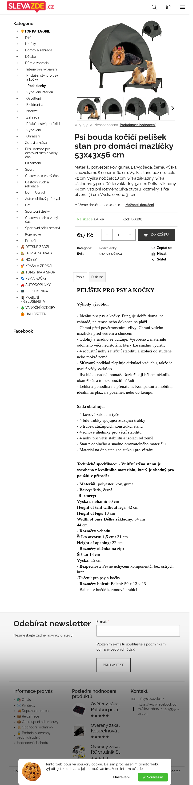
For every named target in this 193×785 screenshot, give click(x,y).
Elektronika (34, 105)
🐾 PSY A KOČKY (33, 278)
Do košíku (160, 234)
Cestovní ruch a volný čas (41, 220)
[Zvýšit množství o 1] (129, 234)
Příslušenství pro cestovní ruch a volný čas (41, 153)
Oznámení (33, 163)
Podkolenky (37, 86)
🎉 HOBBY (28, 259)
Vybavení (33, 130)
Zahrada (32, 117)
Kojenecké (33, 234)
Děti (28, 205)
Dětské (30, 56)
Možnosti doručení (139, 205)
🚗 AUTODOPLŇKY (35, 285)
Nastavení (121, 777)
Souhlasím (155, 777)
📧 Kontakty (26, 705)
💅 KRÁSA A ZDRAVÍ (36, 266)
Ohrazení (33, 136)
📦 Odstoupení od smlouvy (38, 722)
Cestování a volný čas (42, 176)
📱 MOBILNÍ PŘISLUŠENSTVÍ (33, 299)
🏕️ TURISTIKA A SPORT (38, 272)
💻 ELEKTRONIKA (34, 291)
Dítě (28, 38)
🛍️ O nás (24, 700)
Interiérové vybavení (41, 69)
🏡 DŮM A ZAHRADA (36, 253)
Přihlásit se (113, 665)
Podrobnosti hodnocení (138, 125)
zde (140, 769)
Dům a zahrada (37, 63)
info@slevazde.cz (151, 699)
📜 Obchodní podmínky (35, 727)
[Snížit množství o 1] (107, 234)
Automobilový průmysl (42, 199)
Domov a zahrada (38, 50)
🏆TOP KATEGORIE (35, 31)
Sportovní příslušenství (42, 228)
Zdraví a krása (36, 143)
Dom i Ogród (35, 192)
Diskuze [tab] (97, 277)
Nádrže (32, 111)
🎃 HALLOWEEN (33, 314)
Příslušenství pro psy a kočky (42, 77)
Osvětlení (33, 98)
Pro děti (31, 241)
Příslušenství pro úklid (43, 124)
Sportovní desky (37, 211)
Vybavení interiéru (40, 92)
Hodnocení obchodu (32, 743)
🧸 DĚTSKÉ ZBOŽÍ (34, 247)
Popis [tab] (80, 277)
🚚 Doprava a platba (33, 711)
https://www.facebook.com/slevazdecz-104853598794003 (158, 708)
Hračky (30, 44)
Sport (29, 169)
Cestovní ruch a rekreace (37, 184)
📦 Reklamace (28, 716)
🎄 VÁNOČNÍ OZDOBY (37, 308)
